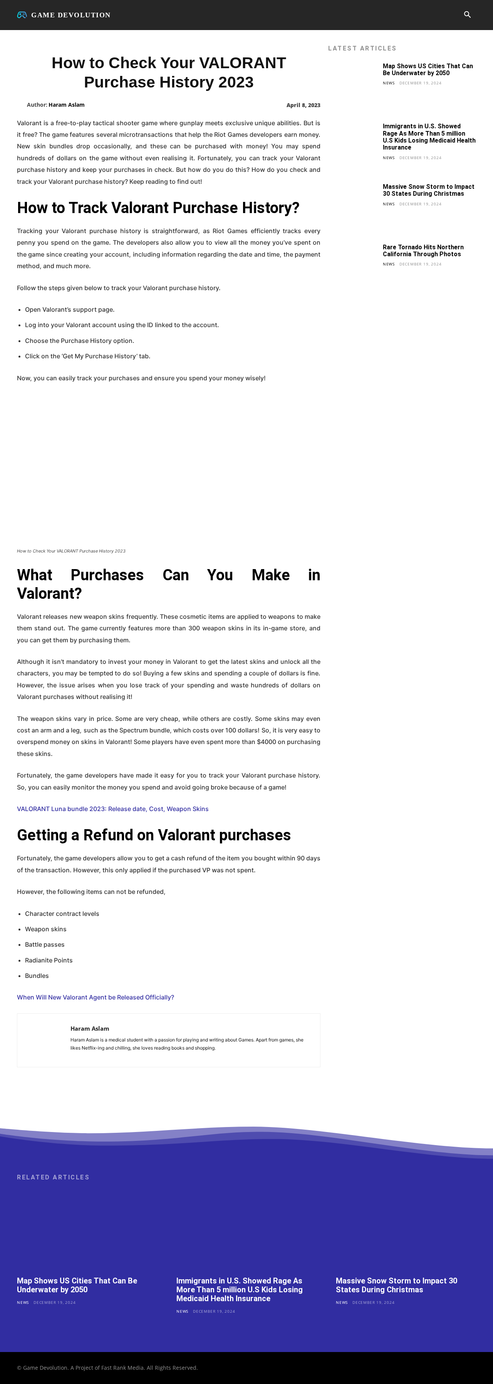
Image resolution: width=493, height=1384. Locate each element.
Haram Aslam (67, 104)
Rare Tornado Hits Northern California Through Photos (423, 251)
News (389, 82)
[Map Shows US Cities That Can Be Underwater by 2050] (352, 87)
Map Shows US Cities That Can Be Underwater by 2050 (428, 69)
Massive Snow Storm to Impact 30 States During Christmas (429, 190)
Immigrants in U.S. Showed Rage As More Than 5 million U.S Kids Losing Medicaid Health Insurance (429, 137)
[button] (467, 15)
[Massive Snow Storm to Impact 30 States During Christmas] (352, 207)
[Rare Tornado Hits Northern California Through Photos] (352, 268)
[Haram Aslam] (22, 105)
